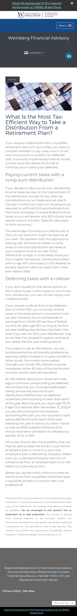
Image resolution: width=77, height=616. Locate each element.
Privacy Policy (12, 591)
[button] (65, 26)
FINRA (53, 575)
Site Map (28, 591)
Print (12, 79)
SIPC (61, 575)
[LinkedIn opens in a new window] (69, 58)
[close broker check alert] (72, 3)
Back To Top (62, 603)
